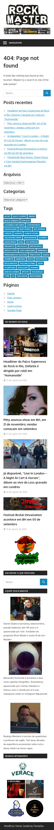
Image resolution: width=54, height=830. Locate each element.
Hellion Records (12, 238)
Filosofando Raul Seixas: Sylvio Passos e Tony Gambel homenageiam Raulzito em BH (26, 161)
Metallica (22, 246)
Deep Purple (25, 229)
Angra (32, 216)
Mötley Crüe (10, 250)
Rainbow (8, 259)
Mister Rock (36, 246)
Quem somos (14, 306)
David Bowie (10, 229)
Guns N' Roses (31, 233)
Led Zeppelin (32, 242)
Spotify (25, 272)
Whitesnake (35, 276)
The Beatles (37, 272)
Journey (43, 238)
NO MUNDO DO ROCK (16, 321)
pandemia (42, 250)
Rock (30, 259)
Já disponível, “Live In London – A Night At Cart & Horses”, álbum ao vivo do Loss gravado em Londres (26, 140)
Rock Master (10, 263)
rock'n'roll (41, 259)
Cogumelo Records (14, 225)
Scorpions (9, 267)
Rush (40, 263)
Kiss (21, 242)
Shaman (34, 267)
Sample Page (14, 310)
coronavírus (33, 225)
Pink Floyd (35, 255)
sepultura (23, 267)
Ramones (20, 259)
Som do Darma (11, 272)
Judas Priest (10, 242)
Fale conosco (14, 297)
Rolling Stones (27, 263)
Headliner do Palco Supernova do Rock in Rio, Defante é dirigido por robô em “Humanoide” (26, 115)
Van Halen (22, 276)
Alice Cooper (19, 216)
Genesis (18, 233)
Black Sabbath (11, 221)
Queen (46, 255)
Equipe (11, 293)
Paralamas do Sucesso (15, 255)
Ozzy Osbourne (27, 250)
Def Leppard (39, 229)
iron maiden (30, 238)
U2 (13, 276)
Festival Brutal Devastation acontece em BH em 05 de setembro (22, 519)
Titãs (6, 276)
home (10, 301)
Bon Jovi (25, 221)
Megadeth (9, 246)
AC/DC (7, 216)
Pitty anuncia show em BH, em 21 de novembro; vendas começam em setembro (25, 127)
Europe (8, 233)
